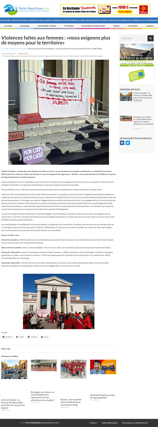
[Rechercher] (151, 38)
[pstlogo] (137, 83)
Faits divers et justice (36, 56)
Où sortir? (133, 26)
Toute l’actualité (18, 49)
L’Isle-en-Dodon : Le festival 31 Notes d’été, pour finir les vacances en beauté (13, 403)
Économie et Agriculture (93, 26)
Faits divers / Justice (47, 26)
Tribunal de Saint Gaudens (94, 56)
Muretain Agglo (36, 20)
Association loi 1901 (42, 423)
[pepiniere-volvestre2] (137, 65)
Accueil (5, 49)
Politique (69, 26)
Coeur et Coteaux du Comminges (115, 20)
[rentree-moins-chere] (105, 14)
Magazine (24, 26)
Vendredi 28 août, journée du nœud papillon (102, 396)
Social (82, 56)
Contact (150, 26)
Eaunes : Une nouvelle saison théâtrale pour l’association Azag (70, 402)
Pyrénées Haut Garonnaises (144, 20)
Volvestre (5, 20)
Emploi (116, 26)
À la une (8, 26)
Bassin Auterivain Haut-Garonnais (61, 20)
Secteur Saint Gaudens (71, 56)
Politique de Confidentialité (135, 423)
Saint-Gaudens (57, 56)
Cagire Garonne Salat (88, 20)
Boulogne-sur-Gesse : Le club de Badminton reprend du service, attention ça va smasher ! (43, 396)
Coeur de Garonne (19, 20)
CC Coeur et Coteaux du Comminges (15, 56)
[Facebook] (122, 143)
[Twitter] (128, 143)
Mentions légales (109, 423)
